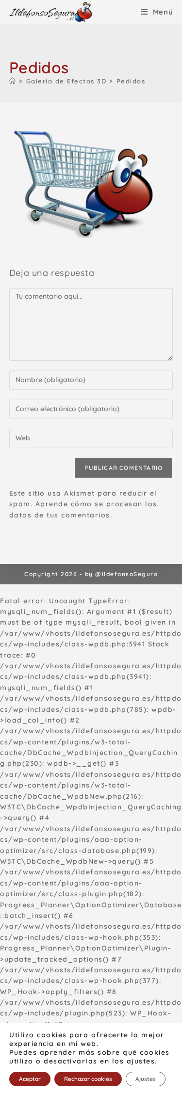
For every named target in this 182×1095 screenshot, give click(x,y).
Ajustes (145, 1078)
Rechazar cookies (88, 1078)
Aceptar (30, 1078)
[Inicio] (13, 81)
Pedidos (131, 81)
